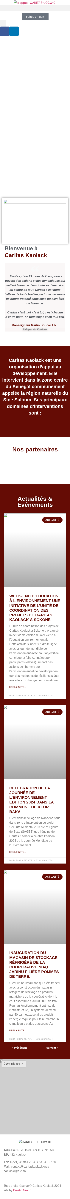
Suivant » (52, 1047)
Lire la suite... (17, 687)
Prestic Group (22, 1190)
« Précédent (19, 1047)
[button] (35, 8)
